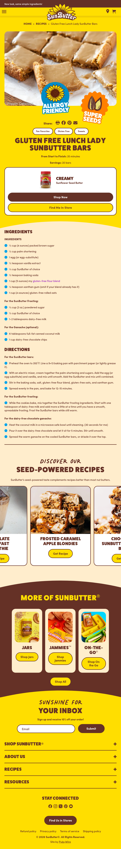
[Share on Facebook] (63, 124)
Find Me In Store (60, 207)
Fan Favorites (43, 131)
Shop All (60, 681)
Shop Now (60, 197)
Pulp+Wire (65, 842)
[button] (4, 11)
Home (28, 23)
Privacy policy (48, 831)
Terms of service (69, 831)
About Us (14, 756)
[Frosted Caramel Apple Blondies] (60, 525)
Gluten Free (64, 131)
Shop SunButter (24, 743)
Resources (16, 781)
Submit (91, 728)
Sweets (81, 131)
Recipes (41, 23)
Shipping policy (92, 831)
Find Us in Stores (60, 820)
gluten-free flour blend (46, 281)
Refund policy (28, 831)
